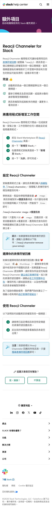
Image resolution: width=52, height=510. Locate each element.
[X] (29, 413)
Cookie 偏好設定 (26, 485)
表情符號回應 (9, 62)
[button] (15, 380)
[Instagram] (17, 413)
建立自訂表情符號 (30, 274)
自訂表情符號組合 (27, 294)
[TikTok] (40, 413)
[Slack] (23, 473)
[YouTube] (35, 413)
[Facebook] (23, 413)
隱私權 (5, 485)
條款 (13, 485)
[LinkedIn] (11, 413)
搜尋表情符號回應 (21, 352)
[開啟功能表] (48, 4)
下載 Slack (7, 479)
